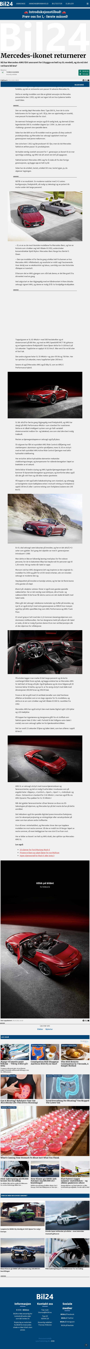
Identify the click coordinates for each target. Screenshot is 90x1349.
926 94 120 (85, 71)
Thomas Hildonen (45, 1325)
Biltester (57, 3)
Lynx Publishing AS (43, 1341)
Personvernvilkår (45, 1338)
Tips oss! (85, 74)
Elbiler (70, 3)
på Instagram (67, 1322)
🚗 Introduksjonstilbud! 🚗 (45, 12)
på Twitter (67, 1318)
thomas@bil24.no (45, 1312)
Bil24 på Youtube (67, 1325)
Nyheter (49, 1029)
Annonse (20, 3)
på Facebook (67, 1314)
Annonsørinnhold (38, 3)
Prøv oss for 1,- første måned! (45, 16)
